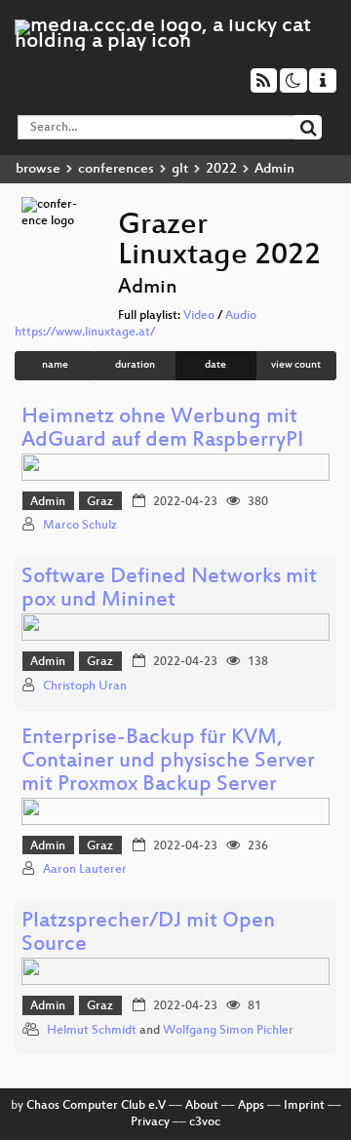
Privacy (150, 1122)
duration (135, 365)
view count (296, 365)
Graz (100, 502)
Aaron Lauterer (85, 870)
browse (38, 169)
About (201, 1106)
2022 (221, 169)
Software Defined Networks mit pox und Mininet (169, 589)
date (215, 365)
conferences (116, 169)
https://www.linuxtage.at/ (85, 332)
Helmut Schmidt (91, 1031)
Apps (251, 1106)
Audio (240, 316)
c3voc (204, 1122)
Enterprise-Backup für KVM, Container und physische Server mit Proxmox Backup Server (168, 762)
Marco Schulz (80, 525)
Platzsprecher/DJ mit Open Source (148, 934)
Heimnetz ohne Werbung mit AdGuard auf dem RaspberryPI (162, 429)
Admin (47, 502)
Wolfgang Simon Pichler (228, 1031)
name (55, 365)
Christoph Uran (85, 686)
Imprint (304, 1106)
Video (198, 316)
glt (180, 169)
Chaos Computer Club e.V (96, 1106)
